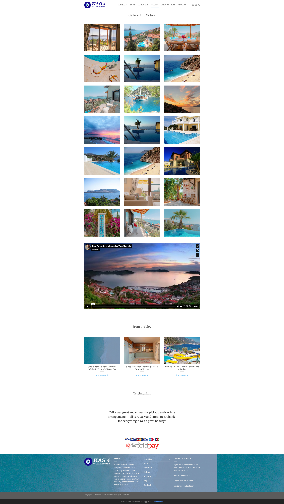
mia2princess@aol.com (184, 486)
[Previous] (83, 361)
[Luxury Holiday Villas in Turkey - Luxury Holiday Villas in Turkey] (95, 5)
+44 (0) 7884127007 (182, 475)
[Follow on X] (193, 5)
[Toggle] (169, 459)
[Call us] (199, 5)
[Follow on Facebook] (190, 5)
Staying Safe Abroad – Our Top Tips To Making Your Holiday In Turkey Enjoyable (102, 369)
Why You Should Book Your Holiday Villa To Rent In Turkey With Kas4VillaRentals (182, 369)
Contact (181, 5)
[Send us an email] (196, 5)
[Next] (200, 361)
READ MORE (102, 378)
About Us (165, 5)
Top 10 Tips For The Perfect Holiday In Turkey (142, 368)
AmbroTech (158, 502)
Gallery (155, 5)
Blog (173, 5)
